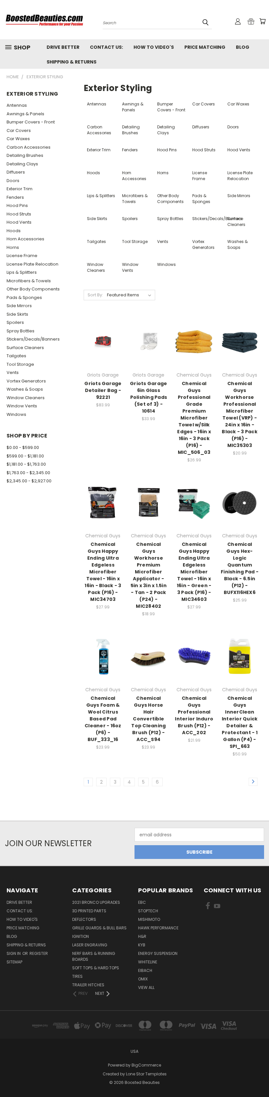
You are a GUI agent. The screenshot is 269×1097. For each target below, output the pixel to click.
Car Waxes (18, 139)
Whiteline (147, 962)
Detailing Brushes (25, 155)
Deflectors (84, 919)
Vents (13, 372)
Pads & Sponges (24, 297)
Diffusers (16, 172)
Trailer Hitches (88, 985)
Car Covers (19, 130)
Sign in (14, 953)
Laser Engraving (89, 945)
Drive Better (63, 47)
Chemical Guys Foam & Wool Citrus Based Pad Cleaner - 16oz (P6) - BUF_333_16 (103, 719)
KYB (141, 945)
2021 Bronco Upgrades (96, 902)
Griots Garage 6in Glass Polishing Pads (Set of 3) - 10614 (148, 397)
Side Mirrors (19, 306)
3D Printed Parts (89, 911)
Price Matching (204, 47)
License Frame (22, 255)
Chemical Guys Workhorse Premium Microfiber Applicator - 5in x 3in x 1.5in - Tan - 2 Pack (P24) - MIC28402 (149, 575)
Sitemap (14, 962)
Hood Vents (19, 222)
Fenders (15, 197)
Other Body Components (33, 289)
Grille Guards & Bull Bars (99, 928)
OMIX (143, 979)
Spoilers (15, 322)
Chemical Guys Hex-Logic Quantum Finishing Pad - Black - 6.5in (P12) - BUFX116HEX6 (240, 568)
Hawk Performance (158, 928)
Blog (242, 47)
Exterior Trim (19, 189)
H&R (142, 936)
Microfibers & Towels (29, 281)
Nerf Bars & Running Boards (93, 956)
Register (39, 953)
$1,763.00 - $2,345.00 (28, 473)
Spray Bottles (20, 331)
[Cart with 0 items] (262, 21)
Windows (16, 414)
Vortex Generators (26, 381)
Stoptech (148, 911)
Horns (13, 247)
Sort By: (95, 295)
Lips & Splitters (22, 272)
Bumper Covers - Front (31, 122)
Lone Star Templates (146, 1074)
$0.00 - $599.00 (23, 447)
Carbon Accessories (29, 147)
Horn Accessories (25, 239)
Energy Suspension (157, 953)
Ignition (80, 936)
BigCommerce (146, 1065)
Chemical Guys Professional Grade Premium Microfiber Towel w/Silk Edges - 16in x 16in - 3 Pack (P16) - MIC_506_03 (194, 418)
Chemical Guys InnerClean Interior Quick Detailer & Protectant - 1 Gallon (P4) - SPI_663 (240, 722)
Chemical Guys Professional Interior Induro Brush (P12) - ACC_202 (194, 715)
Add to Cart (103, 353)
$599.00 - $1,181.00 (25, 456)
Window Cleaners (26, 398)
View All (146, 987)
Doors (13, 180)
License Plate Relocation (32, 264)
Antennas (17, 105)
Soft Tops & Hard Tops (95, 968)
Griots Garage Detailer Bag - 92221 (102, 390)
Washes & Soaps (25, 389)
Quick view (103, 328)
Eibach (145, 970)
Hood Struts (19, 214)
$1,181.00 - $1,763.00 (26, 464)
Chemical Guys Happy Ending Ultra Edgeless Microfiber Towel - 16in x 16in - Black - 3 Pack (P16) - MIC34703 (103, 572)
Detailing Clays (22, 164)
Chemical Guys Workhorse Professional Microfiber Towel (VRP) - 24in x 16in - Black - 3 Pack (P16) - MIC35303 (240, 414)
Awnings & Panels (25, 114)
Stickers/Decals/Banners (33, 339)
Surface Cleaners (25, 347)
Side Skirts (17, 314)
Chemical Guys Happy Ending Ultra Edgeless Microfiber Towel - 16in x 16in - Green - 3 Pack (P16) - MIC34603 (194, 572)
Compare (101, 341)
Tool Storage (20, 364)
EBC (142, 902)
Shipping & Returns (71, 62)
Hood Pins (17, 205)
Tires (77, 976)
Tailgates (16, 356)
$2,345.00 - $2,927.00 (29, 481)
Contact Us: (106, 47)
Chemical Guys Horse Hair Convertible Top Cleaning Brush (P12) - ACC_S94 (148, 719)
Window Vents (22, 406)
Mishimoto (149, 919)
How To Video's (154, 47)
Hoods (14, 231)
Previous (259, 1077)
